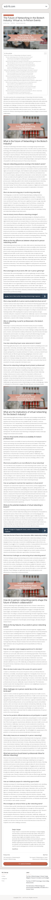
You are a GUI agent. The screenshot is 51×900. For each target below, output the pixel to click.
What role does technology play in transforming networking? (19, 58)
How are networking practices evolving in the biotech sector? (19, 57)
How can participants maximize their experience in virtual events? (20, 74)
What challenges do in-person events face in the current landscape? (21, 86)
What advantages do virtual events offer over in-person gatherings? (20, 62)
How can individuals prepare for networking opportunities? (18, 92)
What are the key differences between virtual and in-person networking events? (23, 61)
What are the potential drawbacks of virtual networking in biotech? (20, 76)
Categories (4, 878)
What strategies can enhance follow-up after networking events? (19, 93)
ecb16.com (9, 6)
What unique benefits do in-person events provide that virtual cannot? (21, 64)
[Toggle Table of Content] (44, 53)
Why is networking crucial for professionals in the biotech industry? (20, 65)
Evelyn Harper (16, 829)
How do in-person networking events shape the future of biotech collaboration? (23, 80)
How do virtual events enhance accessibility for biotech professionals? (21, 71)
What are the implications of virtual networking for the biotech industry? (21, 70)
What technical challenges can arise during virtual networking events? (20, 78)
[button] (15, 849)
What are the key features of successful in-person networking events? (21, 82)
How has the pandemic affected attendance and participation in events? (21, 87)
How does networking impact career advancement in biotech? (19, 67)
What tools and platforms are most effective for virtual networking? (20, 73)
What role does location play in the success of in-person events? (20, 85)
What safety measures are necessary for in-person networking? (19, 89)
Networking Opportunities (8, 15)
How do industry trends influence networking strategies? (18, 60)
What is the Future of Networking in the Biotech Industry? (17, 55)
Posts (3, 881)
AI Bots (3, 876)
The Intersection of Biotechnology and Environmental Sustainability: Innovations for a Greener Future (37, 887)
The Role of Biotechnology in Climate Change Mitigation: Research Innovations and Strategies (37, 877)
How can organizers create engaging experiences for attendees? (20, 83)
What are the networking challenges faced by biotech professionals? (20, 68)
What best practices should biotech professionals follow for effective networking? (24, 90)
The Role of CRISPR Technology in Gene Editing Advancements (37, 881)
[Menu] (46, 6)
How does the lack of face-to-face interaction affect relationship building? (21, 77)
